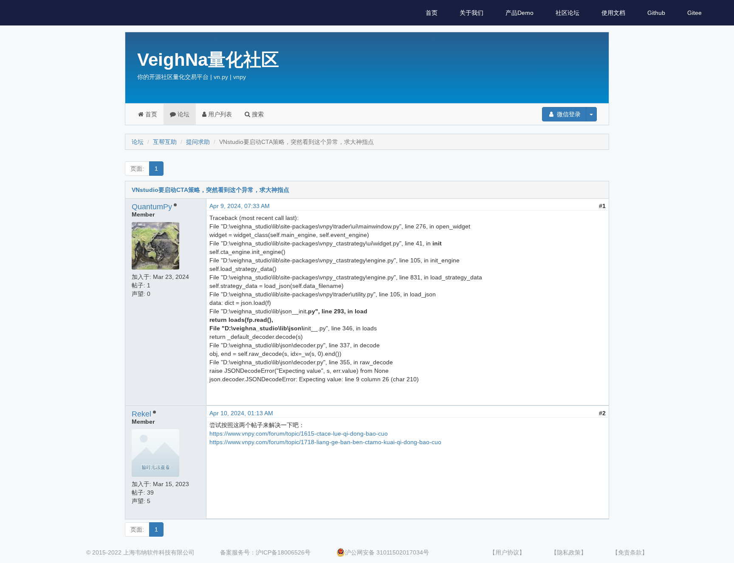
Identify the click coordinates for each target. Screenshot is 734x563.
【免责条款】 (630, 552)
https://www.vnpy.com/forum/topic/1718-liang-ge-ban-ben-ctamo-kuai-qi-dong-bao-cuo (325, 442)
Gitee (694, 12)
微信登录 (568, 114)
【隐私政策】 (569, 552)
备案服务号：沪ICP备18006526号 (265, 552)
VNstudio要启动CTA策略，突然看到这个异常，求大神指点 (210, 189)
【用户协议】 (507, 552)
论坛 (182, 114)
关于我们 (471, 12)
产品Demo (519, 12)
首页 (432, 12)
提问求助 (198, 141)
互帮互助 (165, 141)
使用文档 (613, 12)
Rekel (141, 414)
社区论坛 (567, 12)
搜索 (257, 114)
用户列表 (219, 114)
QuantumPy (152, 207)
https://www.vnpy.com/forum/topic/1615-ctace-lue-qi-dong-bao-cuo (298, 433)
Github (656, 12)
